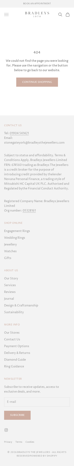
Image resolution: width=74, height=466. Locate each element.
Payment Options (16, 346)
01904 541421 (19, 133)
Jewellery (10, 245)
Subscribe (17, 415)
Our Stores (12, 333)
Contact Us (12, 339)
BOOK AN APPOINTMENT (37, 3)
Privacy (8, 441)
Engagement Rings (17, 231)
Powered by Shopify (43, 455)
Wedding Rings (14, 238)
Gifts (7, 258)
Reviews (10, 292)
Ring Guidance (14, 366)
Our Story (11, 278)
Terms (18, 441)
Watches (10, 251)
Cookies (29, 441)
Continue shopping (37, 82)
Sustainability (14, 312)
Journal (9, 299)
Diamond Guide (15, 360)
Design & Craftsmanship (21, 305)
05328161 (29, 211)
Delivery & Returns (17, 353)
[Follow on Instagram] (6, 430)
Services (10, 285)
